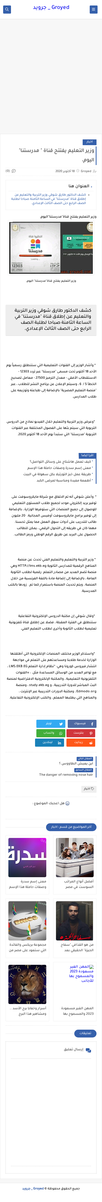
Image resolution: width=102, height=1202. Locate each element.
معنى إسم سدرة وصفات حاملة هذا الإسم (59, 468)
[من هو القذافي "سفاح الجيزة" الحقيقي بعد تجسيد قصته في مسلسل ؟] (75, 920)
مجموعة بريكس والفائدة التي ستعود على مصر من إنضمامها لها (27, 948)
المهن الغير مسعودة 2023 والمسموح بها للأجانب (77, 1011)
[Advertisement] (51, 79)
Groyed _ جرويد (51, 8)
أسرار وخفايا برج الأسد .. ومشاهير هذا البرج (28, 1011)
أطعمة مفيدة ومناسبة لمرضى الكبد (64, 481)
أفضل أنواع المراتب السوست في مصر (79, 884)
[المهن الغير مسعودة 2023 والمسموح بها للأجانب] (75, 984)
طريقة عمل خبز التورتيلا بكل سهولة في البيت (57, 475)
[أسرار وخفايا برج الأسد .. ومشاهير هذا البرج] (27, 984)
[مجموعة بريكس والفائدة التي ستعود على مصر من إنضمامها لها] (27, 920)
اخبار (90, 142)
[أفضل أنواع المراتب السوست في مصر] (75, 857)
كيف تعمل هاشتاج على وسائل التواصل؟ (60, 462)
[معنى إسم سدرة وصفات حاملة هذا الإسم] (27, 857)
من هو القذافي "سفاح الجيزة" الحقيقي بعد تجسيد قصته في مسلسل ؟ (77, 948)
